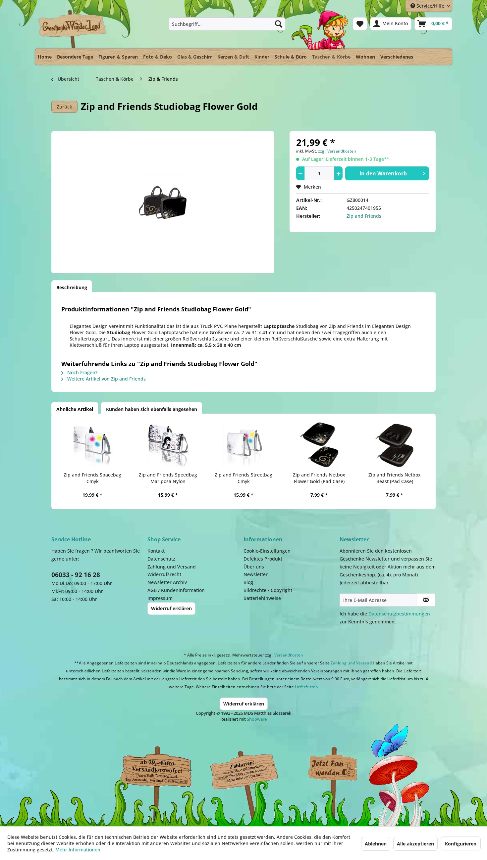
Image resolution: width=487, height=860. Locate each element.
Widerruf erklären (171, 608)
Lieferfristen (306, 687)
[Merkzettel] (360, 23)
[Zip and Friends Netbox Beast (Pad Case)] (394, 445)
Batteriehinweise (262, 598)
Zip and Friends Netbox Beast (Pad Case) (394, 478)
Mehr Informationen (77, 849)
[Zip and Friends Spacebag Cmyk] (92, 445)
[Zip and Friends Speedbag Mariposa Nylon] (168, 445)
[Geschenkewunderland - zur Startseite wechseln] (72, 28)
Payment (250, 768)
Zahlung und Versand (171, 567)
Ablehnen (376, 843)
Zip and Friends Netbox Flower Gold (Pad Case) (319, 478)
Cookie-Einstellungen (267, 551)
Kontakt (156, 551)
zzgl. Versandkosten (337, 151)
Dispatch (156, 770)
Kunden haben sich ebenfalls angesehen (151, 409)
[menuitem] (227, 23)
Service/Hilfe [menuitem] (430, 6)
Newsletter (256, 574)
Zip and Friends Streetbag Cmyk (243, 478)
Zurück (64, 107)
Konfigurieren (460, 843)
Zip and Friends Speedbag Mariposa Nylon (168, 478)
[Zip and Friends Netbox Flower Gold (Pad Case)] (319, 445)
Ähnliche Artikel (74, 409)
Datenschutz (161, 559)
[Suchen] (279, 23)
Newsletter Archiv (167, 582)
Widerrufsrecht (164, 574)
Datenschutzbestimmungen (399, 614)
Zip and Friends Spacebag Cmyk (92, 478)
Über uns (254, 567)
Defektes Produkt (263, 559)
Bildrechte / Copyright (268, 590)
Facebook (333, 768)
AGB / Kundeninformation (176, 590)
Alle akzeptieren (415, 843)
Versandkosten (288, 655)
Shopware (257, 719)
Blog (248, 582)
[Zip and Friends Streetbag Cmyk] (243, 445)
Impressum (160, 598)
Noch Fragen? (81, 372)
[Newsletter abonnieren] (425, 600)
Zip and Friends (364, 216)
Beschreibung (71, 287)
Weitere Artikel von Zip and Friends (106, 379)
